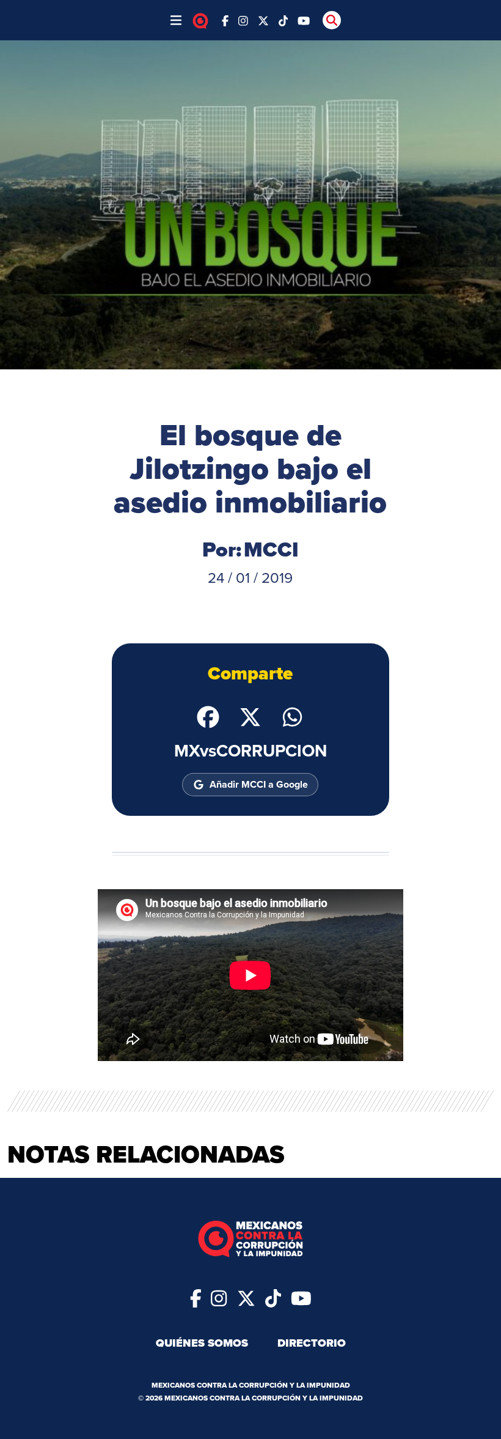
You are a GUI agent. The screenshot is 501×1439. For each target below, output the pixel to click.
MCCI (271, 549)
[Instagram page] (243, 20)
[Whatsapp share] (292, 716)
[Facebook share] (208, 716)
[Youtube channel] (304, 20)
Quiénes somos (202, 1343)
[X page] (263, 20)
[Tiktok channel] (283, 20)
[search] (332, 20)
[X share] (250, 716)
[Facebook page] (225, 20)
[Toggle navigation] (176, 20)
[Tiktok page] (273, 1297)
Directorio (311, 1343)
